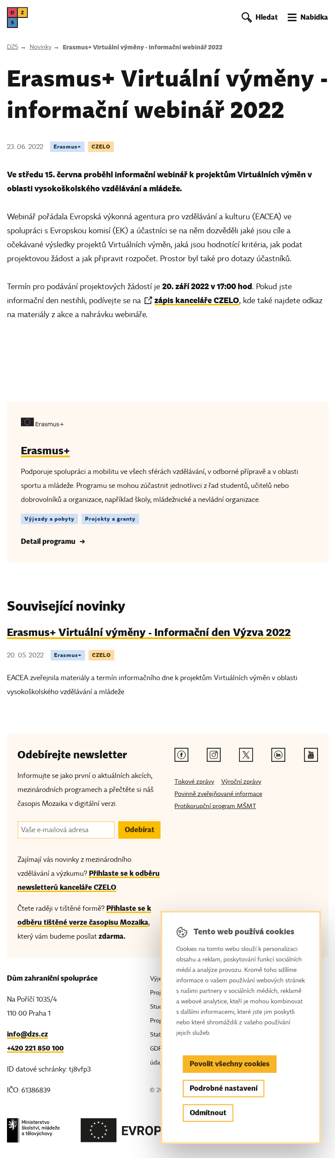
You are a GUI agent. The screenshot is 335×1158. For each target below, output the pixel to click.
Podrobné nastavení (223, 1088)
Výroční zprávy (241, 781)
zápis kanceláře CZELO (196, 300)
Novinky (40, 47)
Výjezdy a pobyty (49, 518)
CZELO (101, 146)
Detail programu (48, 541)
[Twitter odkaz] (246, 755)
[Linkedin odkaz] (278, 755)
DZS (12, 47)
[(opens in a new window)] (33, 1133)
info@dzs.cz (27, 1034)
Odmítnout (208, 1112)
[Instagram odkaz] (214, 755)
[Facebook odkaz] (181, 755)
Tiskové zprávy (194, 781)
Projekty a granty (110, 518)
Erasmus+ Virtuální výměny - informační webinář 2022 (142, 47)
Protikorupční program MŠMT (215, 806)
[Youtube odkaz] (311, 755)
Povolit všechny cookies (230, 1063)
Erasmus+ (67, 146)
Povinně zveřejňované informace (218, 794)
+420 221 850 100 (35, 1048)
